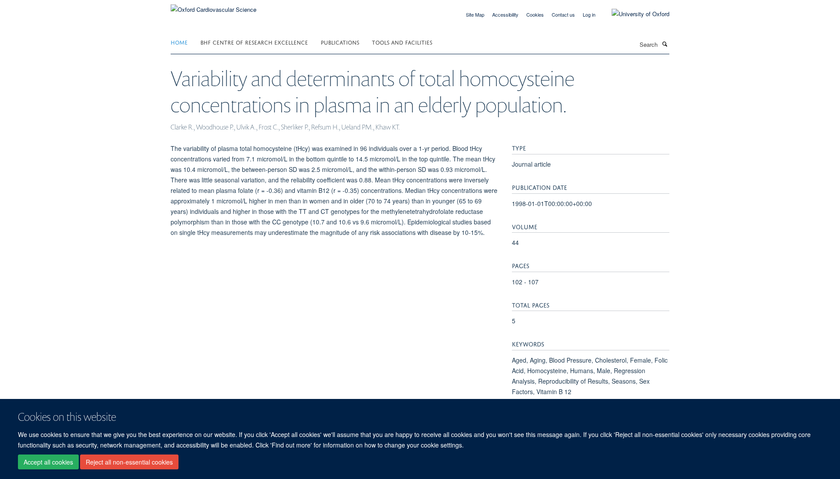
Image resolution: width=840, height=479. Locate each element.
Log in (589, 14)
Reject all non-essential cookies (129, 462)
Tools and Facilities (402, 42)
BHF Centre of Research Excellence (254, 42)
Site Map (475, 14)
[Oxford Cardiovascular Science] (213, 6)
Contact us (563, 14)
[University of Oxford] (633, 14)
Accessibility (505, 14)
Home (179, 42)
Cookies (535, 14)
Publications (340, 42)
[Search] (664, 44)
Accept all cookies (48, 462)
